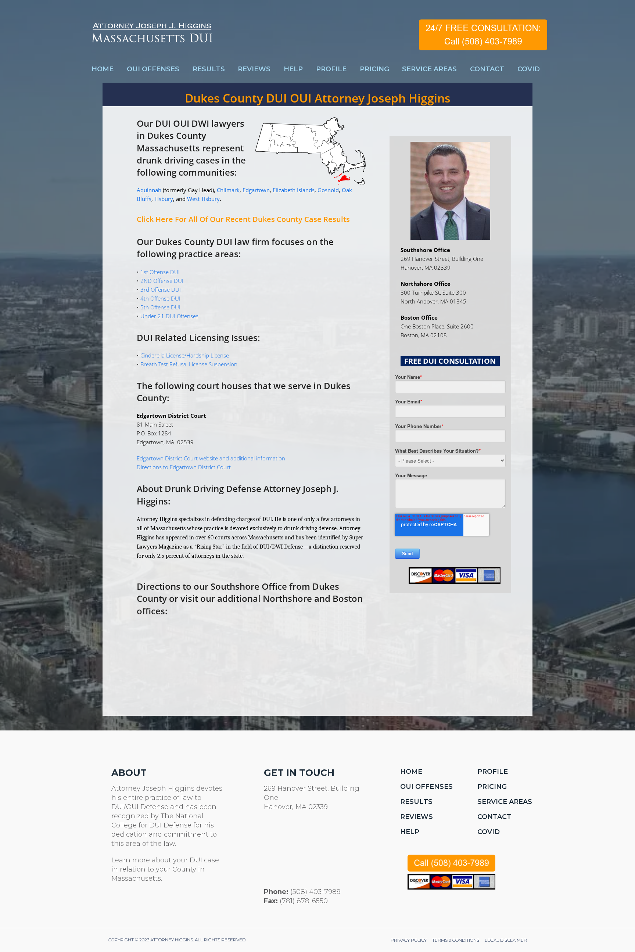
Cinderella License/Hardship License (184, 355)
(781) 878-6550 (304, 901)
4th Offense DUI (160, 298)
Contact (494, 817)
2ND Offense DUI (161, 280)
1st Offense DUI (160, 272)
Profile (492, 772)
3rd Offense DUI (160, 289)
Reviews (416, 817)
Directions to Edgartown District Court (184, 467)
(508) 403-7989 (315, 892)
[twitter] (115, 904)
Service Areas (504, 802)
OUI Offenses (426, 787)
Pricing (492, 787)
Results (416, 802)
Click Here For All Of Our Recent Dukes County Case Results (243, 219)
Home (411, 772)
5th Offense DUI (160, 307)
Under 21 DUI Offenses (169, 316)
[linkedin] (151, 904)
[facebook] (133, 904)
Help (409, 832)
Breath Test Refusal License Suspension (188, 364)
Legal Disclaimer (506, 940)
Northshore (288, 598)
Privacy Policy (409, 940)
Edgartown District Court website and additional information (211, 458)
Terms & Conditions (455, 940)
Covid (488, 832)
